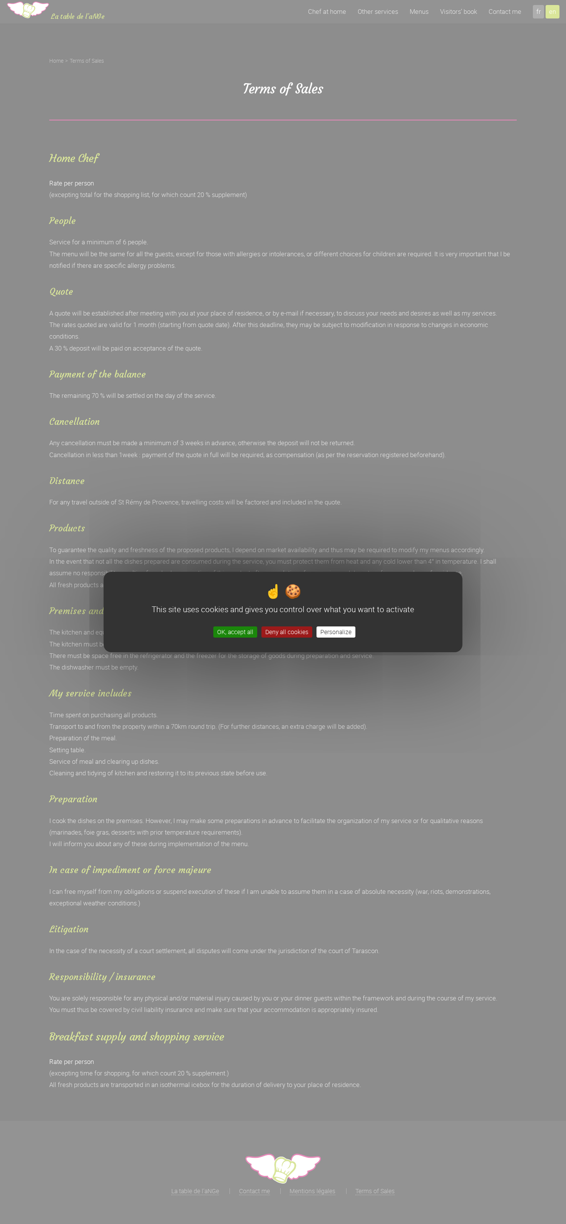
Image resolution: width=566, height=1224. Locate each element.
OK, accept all (235, 632)
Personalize (336, 632)
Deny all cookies (286, 632)
